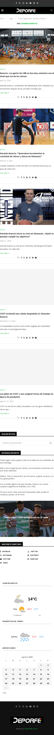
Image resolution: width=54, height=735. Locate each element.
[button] (2, 519)
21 (34, 679)
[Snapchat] (34, 3)
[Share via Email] (36, 97)
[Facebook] (16, 3)
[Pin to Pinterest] (27, 97)
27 (27, 683)
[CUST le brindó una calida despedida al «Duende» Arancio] (27, 287)
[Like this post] (18, 97)
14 (34, 674)
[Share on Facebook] (21, 97)
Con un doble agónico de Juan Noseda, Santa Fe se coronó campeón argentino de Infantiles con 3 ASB (24, 485)
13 (27, 674)
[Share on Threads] (30, 97)
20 (27, 679)
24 (6, 683)
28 (34, 683)
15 (41, 674)
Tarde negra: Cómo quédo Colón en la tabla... (27, 517)
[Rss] (37, 3)
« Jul (4, 692)
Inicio (2, 18)
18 (13, 679)
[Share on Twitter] (24, 97)
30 (48, 683)
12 (20, 674)
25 (13, 683)
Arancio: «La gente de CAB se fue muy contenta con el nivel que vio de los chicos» (27, 75)
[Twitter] (19, 3)
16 (48, 674)
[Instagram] (23, 3)
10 (6, 674)
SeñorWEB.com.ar (31, 729)
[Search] (51, 10)
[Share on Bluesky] (33, 97)
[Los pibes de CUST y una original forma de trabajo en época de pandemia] (27, 367)
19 (20, 679)
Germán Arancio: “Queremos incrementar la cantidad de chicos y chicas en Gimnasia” (22, 155)
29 (41, 683)
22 (41, 679)
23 (48, 679)
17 (6, 679)
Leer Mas (4, 93)
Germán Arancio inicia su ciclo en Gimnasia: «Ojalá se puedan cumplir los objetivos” (26, 235)
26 (20, 683)
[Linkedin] (27, 3)
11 (13, 674)
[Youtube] (30, 3)
